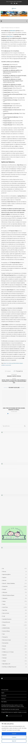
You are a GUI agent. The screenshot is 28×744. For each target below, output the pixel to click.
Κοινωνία (14, 646)
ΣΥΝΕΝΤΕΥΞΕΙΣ (14, 628)
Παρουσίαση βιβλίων (14, 574)
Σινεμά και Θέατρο (14, 631)
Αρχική (2, 27)
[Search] (26, 21)
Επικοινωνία (3, 695)
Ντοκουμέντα (14, 637)
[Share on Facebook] (16, 371)
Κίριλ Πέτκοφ (10, 36)
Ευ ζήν (14, 616)
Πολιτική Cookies (4, 689)
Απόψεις (14, 601)
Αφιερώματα (14, 598)
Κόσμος (14, 648)
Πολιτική (14, 571)
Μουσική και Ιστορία (14, 640)
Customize (14, 737)
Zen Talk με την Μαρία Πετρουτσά (14, 666)
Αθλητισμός (14, 592)
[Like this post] (14, 371)
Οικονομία (14, 657)
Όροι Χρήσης (4, 701)
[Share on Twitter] (17, 371)
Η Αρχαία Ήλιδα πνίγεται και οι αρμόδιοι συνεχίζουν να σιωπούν (14, 712)
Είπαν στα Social (14, 613)
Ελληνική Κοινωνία (14, 622)
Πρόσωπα (14, 580)
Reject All (14, 741)
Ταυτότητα (3, 698)
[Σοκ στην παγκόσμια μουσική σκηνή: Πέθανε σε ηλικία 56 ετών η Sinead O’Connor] (14, 398)
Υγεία (14, 634)
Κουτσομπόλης (14, 643)
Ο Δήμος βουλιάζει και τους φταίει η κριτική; (10, 709)
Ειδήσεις (14, 625)
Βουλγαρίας (12, 30)
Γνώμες (14, 604)
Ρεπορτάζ (14, 589)
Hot (14, 568)
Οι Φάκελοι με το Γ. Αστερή (14, 651)
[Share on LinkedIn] (19, 371)
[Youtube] (14, 3)
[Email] (16, 3)
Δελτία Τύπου (14, 607)
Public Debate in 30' (14, 663)
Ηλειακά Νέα (14, 586)
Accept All (14, 733)
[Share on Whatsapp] (20, 371)
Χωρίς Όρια (14, 610)
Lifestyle (14, 660)
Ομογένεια (14, 654)
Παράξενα (14, 577)
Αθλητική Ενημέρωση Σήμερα (14, 595)
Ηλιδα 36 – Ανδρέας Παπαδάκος (14, 583)
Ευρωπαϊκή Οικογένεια (14, 619)
